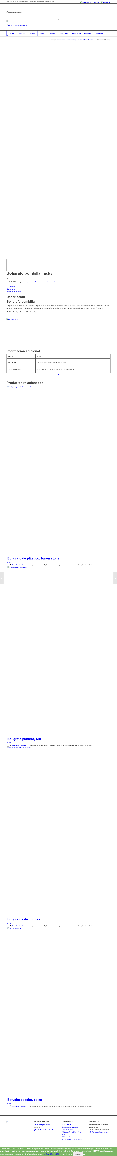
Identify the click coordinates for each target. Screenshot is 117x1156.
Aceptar (78, 1154)
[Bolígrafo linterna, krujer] (2, 578)
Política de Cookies (68, 1137)
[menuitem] (89, 2)
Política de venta (67, 1129)
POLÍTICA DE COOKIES (51, 1154)
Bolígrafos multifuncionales (34, 282)
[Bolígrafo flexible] (115, 578)
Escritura (47, 282)
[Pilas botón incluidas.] (29, 44)
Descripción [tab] (11, 289)
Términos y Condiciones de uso (72, 1139)
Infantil (53, 282)
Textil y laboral (66, 1125)
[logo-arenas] (22, 25)
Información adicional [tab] (14, 291)
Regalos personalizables (70, 1127)
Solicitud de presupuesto (42, 1125)
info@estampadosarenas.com (99, 1132)
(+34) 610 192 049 (43, 1129)
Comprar (12, 287)
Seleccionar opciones (18, 565)
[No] (84, 1154)
